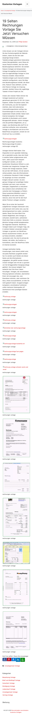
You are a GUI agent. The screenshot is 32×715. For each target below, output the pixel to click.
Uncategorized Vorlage (10, 10)
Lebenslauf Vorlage (8, 689)
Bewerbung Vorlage (8, 677)
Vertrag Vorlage (7, 695)
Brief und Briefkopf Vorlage (11, 680)
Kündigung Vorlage (8, 686)
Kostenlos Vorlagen (12, 4)
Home (2, 10)
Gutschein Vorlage (8, 683)
